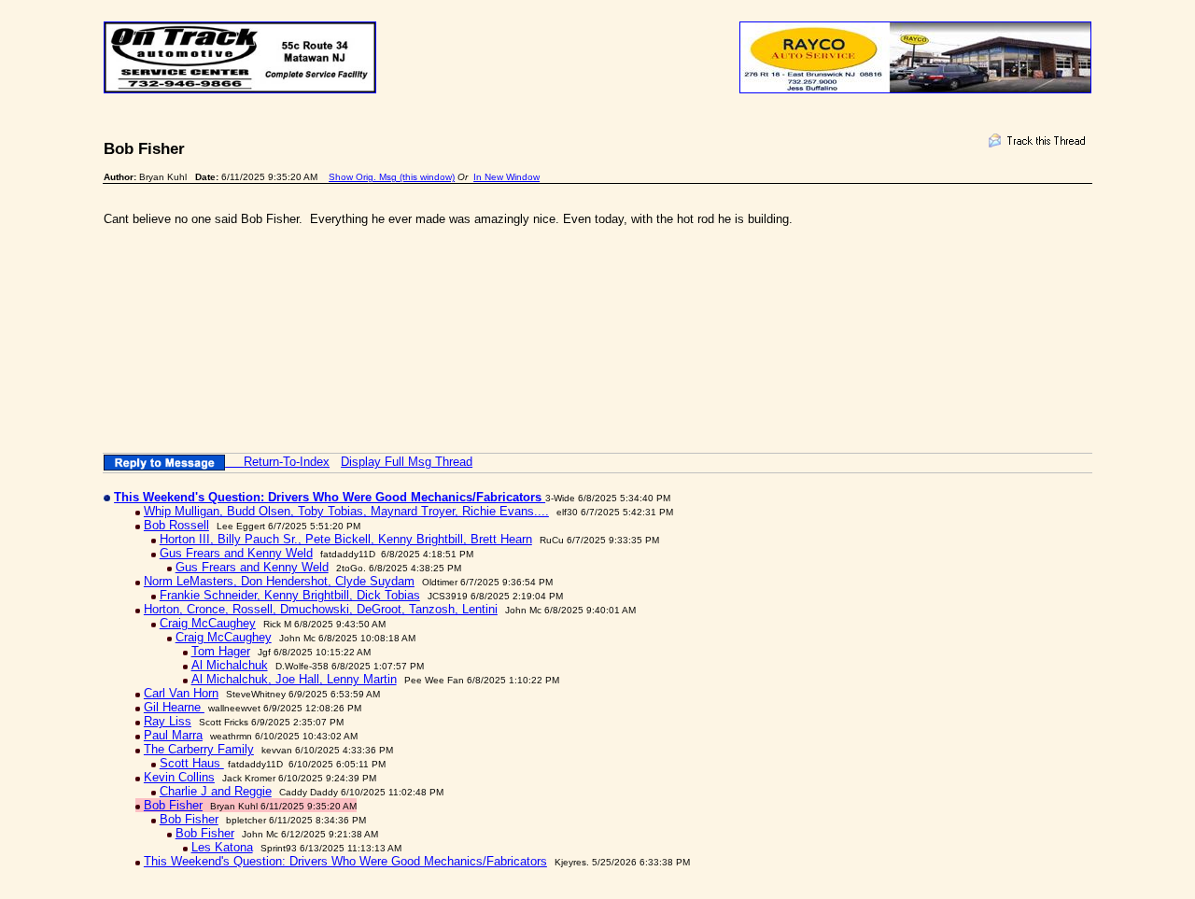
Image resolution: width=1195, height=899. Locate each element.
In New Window (506, 177)
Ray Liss (167, 721)
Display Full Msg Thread (406, 462)
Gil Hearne (174, 707)
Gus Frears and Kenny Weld (236, 553)
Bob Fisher (173, 805)
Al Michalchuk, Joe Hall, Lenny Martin (294, 679)
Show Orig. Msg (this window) (392, 177)
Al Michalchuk (229, 665)
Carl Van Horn (181, 693)
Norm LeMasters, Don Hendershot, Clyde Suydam (279, 581)
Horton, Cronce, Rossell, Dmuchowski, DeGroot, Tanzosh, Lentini (321, 609)
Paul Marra (173, 735)
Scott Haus (192, 763)
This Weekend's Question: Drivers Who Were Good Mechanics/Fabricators (345, 861)
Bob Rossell (176, 525)
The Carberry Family (199, 749)
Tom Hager (220, 651)
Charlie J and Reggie (216, 791)
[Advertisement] (443, 308)
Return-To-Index (287, 462)
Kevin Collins (179, 777)
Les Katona (222, 847)
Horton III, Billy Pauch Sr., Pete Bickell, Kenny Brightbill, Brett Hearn (346, 539)
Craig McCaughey (208, 623)
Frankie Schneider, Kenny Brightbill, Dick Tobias (290, 595)
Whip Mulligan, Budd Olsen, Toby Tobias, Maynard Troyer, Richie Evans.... (346, 511)
